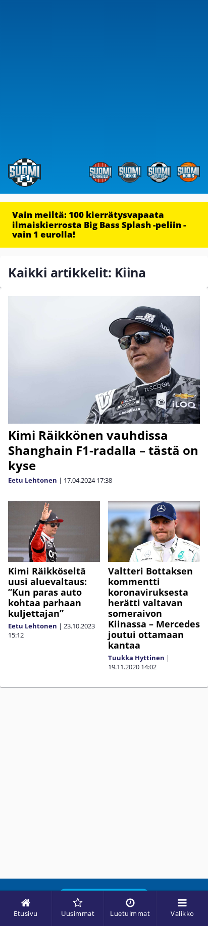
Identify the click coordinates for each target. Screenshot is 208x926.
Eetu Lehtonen (32, 480)
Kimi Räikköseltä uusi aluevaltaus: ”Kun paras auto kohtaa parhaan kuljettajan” (47, 592)
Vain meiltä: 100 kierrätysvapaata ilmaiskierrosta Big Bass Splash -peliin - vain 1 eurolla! (99, 224)
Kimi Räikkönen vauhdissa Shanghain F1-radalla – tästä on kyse (103, 450)
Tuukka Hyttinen (136, 657)
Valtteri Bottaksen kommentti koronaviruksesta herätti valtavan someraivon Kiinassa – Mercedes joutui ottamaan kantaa (154, 608)
